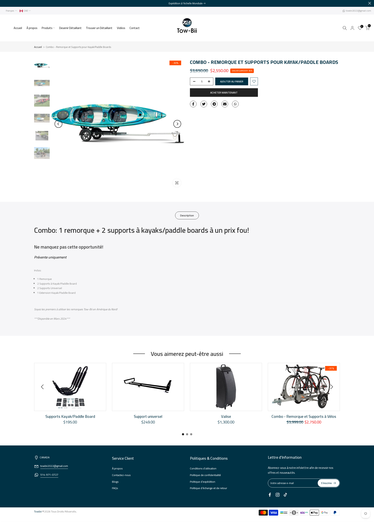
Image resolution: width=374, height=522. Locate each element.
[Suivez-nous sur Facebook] (270, 495)
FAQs (115, 488)
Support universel (148, 416)
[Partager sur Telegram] (214, 104)
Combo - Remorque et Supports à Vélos (304, 416)
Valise (226, 416)
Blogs (115, 481)
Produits (47, 28)
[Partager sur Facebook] (193, 104)
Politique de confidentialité (205, 475)
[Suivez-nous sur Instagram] (278, 495)
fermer (4, 3)
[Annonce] (187, 3)
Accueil (18, 28)
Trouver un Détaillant (99, 28)
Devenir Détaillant (70, 28)
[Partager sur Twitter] (203, 104)
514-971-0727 (49, 474)
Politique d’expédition (202, 481)
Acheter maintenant (224, 92)
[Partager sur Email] (224, 104)
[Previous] (58, 124)
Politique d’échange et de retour (208, 488)
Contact (135, 28)
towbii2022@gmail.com (358, 10)
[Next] (177, 124)
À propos (31, 28)
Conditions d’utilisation (203, 468)
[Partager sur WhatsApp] (235, 104)
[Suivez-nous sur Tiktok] (285, 495)
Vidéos (121, 28)
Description (187, 215)
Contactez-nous (121, 475)
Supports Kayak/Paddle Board (70, 416)
